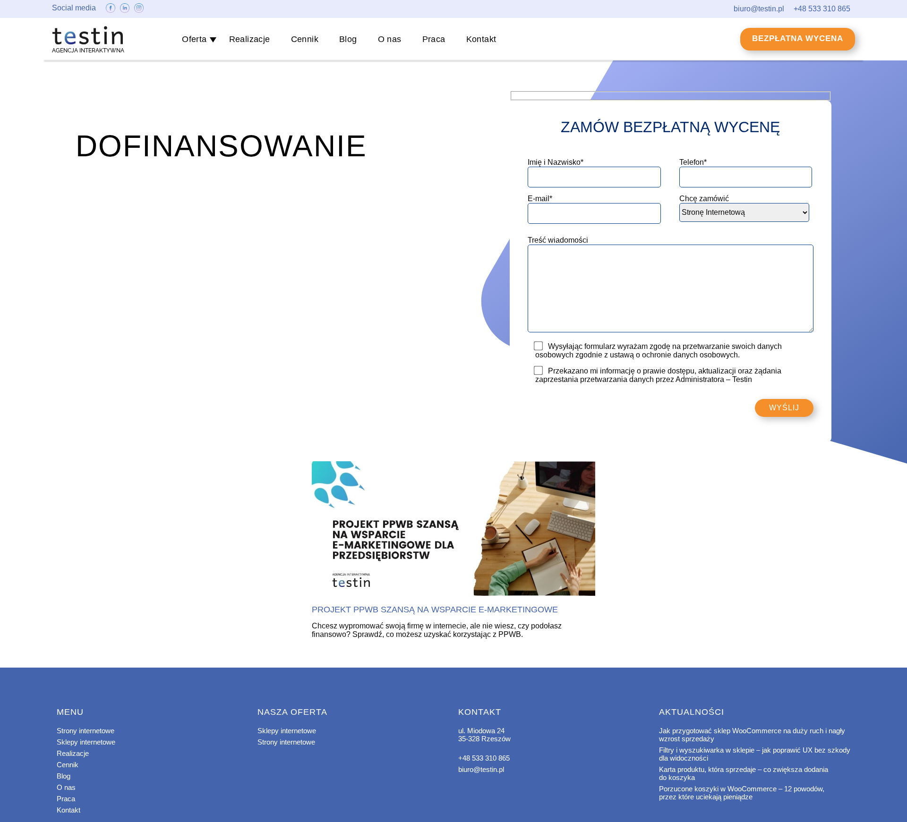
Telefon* (693, 162)
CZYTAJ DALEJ (453, 529)
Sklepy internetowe (86, 742)
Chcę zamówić (704, 199)
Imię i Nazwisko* (555, 162)
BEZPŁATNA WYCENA (797, 38)
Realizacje (249, 39)
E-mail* (540, 199)
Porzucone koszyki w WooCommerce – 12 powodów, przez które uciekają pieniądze (741, 793)
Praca (433, 39)
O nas (390, 39)
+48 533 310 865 (484, 758)
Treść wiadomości (558, 240)
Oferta (194, 39)
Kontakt (481, 39)
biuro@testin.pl (481, 769)
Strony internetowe (85, 731)
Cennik (304, 39)
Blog (348, 39)
